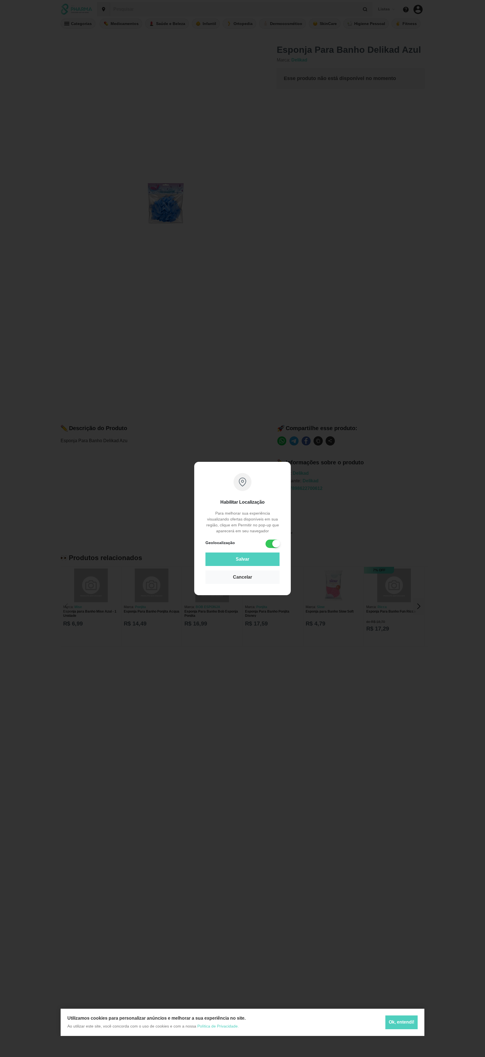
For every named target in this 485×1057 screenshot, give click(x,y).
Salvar (242, 559)
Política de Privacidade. (218, 1026)
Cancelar (242, 577)
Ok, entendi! (401, 1022)
